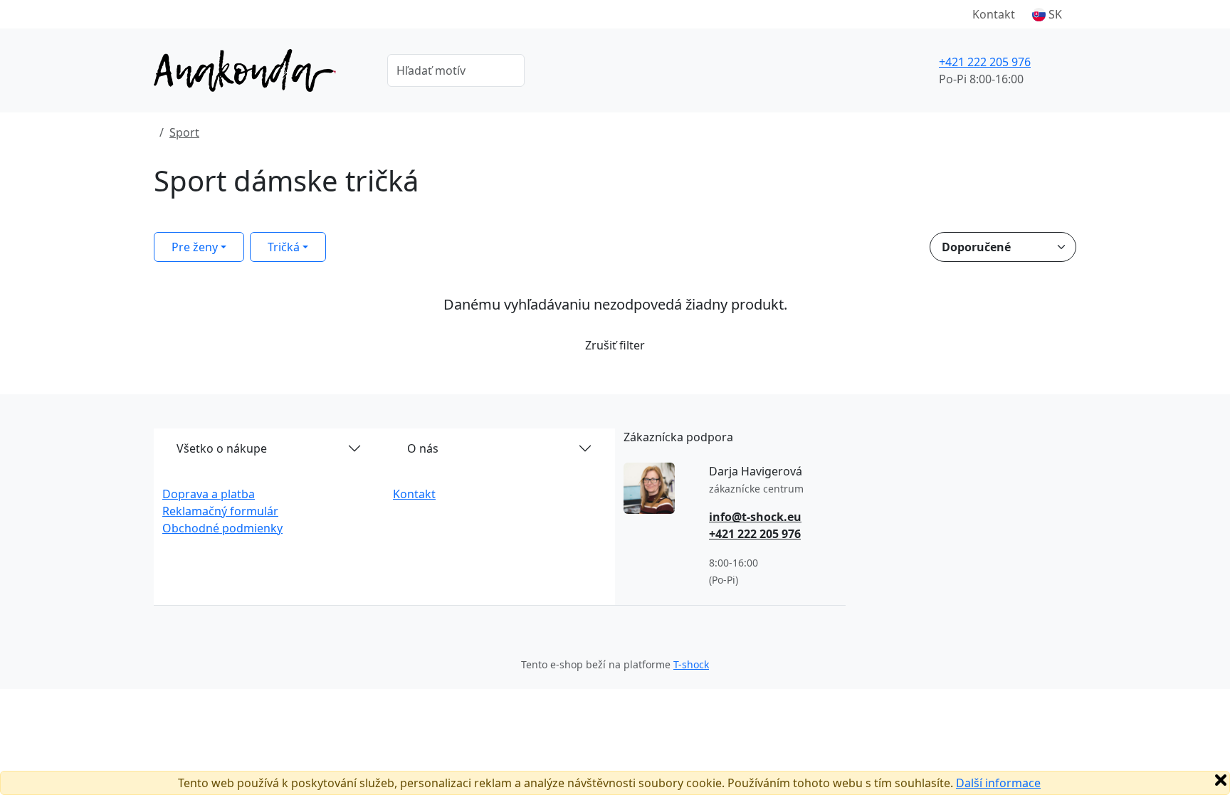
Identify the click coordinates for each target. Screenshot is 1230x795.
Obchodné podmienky (222, 528)
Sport (184, 132)
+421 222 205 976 (985, 62)
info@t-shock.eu (755, 517)
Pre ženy (195, 247)
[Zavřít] (1220, 780)
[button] (1047, 14)
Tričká (284, 247)
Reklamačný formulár (220, 511)
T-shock (691, 664)
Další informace (998, 783)
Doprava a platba (208, 494)
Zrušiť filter (615, 345)
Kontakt (993, 14)
